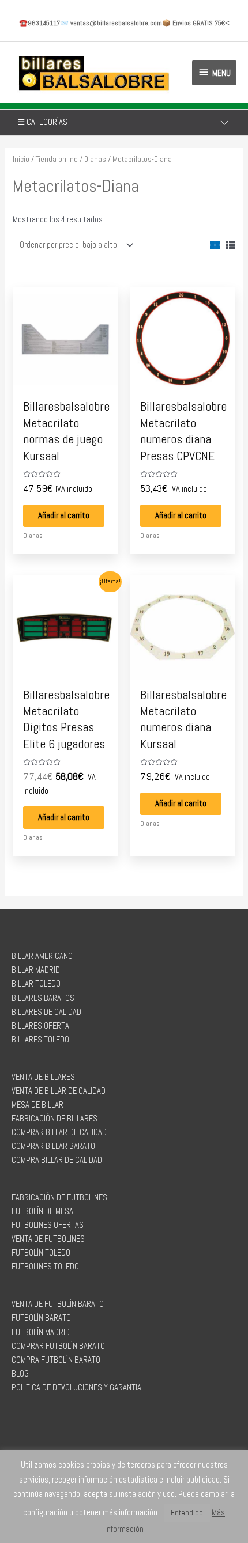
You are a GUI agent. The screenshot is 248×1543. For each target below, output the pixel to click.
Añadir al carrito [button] (63, 515)
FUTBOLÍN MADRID (41, 1332)
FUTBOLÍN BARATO (41, 1318)
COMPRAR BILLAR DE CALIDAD (59, 1132)
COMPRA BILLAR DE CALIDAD (57, 1160)
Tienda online (57, 159)
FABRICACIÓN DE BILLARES (54, 1118)
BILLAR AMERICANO (42, 956)
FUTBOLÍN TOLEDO (41, 1253)
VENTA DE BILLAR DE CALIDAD (59, 1091)
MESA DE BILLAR (37, 1105)
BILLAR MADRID (36, 970)
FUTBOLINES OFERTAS (48, 1225)
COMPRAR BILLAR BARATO (53, 1146)
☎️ (39, 23)
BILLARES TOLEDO (40, 1039)
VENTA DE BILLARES (43, 1077)
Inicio (21, 159)
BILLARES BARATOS (43, 998)
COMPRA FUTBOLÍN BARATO (56, 1360)
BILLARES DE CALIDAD (46, 1012)
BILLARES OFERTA (40, 1026)
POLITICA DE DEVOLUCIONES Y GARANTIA (76, 1387)
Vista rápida (65, 382)
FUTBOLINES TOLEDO (45, 1266)
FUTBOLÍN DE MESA (42, 1211)
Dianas (95, 159)
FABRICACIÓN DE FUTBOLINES (59, 1197)
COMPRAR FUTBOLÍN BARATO (58, 1346)
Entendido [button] (187, 1513)
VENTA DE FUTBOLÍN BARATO (58, 1304)
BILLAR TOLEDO (36, 984)
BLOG (20, 1373)
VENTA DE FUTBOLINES (48, 1239)
